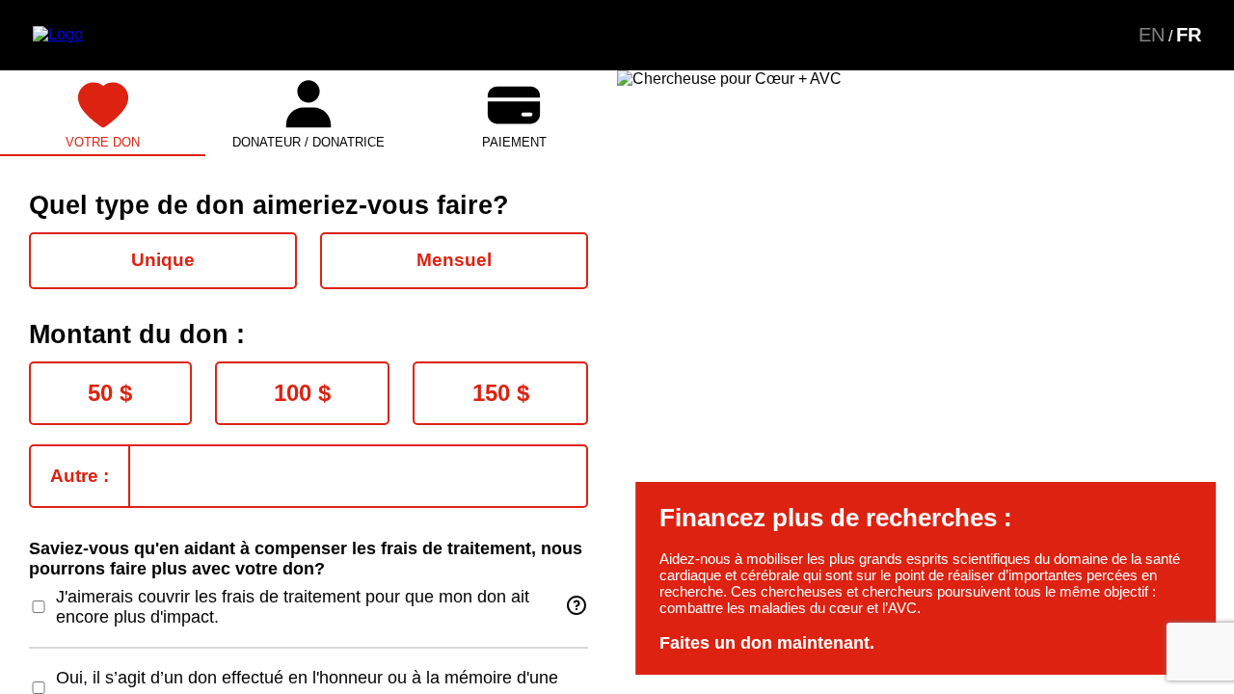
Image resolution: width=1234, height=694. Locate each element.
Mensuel (454, 260)
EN (1152, 34)
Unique (163, 260)
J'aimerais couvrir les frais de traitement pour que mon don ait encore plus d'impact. (292, 607)
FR (1188, 34)
